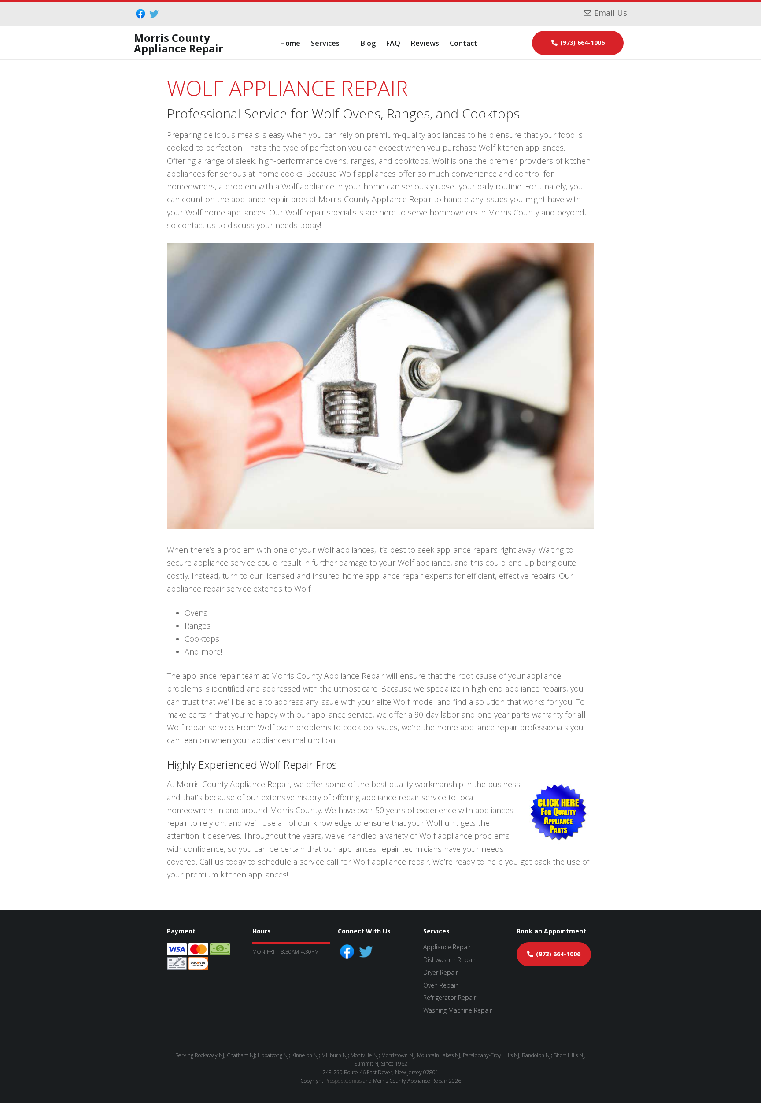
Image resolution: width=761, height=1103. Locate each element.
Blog (368, 43)
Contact (463, 43)
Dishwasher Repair (449, 959)
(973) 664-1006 (582, 42)
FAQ (393, 43)
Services (325, 43)
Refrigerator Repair (449, 997)
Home (290, 43)
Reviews (425, 43)
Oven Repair (440, 985)
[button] (330, 43)
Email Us (610, 12)
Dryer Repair (440, 972)
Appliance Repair (447, 947)
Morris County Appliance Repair (178, 43)
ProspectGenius (343, 1080)
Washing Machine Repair (457, 1010)
